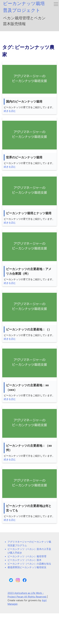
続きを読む (10, 110)
